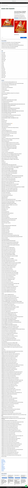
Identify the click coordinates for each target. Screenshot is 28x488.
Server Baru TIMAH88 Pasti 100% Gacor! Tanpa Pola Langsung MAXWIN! (11, 262)
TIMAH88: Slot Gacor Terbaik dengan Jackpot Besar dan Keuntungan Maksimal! (12, 449)
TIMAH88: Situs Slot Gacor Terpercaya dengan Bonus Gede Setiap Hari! (10, 438)
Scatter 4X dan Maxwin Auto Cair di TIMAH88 (7, 258)
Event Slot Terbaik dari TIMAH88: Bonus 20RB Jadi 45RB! (8, 148)
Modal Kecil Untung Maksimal (5, 217)
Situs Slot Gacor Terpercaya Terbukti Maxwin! (7, 276)
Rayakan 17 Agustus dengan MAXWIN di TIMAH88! (8, 254)
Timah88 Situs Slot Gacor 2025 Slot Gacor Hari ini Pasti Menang (10, 378)
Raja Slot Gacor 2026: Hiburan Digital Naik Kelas (7, 247)
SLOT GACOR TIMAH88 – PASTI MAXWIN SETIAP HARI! (8, 319)
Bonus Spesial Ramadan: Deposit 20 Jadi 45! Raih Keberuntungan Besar (11, 115)
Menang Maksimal (3, 210)
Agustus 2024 (3, 77)
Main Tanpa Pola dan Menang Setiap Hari (7, 195)
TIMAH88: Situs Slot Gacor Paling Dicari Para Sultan (8, 434)
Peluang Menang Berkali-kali (5, 232)
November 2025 (3, 56)
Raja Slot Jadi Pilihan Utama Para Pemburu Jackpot (8, 250)
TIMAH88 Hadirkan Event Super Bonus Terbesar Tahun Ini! (9, 360)
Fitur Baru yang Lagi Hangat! (5, 149)
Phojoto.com (3, 466)
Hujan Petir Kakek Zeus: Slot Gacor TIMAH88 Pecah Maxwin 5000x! (10, 155)
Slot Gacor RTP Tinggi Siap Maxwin (6, 311)
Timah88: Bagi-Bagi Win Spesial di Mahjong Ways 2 (8, 410)
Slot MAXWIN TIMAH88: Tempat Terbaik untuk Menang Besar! (9, 327)
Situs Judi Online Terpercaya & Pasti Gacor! (7, 269)
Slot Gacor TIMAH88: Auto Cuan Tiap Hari (7, 323)
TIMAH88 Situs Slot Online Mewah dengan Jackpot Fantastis (9, 385)
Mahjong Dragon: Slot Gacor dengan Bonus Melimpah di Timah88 (10, 181)
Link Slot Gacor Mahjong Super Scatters (6, 174)
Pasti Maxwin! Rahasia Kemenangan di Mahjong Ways (8, 225)
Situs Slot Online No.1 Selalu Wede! (6, 280)
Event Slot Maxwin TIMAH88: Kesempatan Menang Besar (7, 23)
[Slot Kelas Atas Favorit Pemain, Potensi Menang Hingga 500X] (24, 477)
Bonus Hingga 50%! (4, 98)
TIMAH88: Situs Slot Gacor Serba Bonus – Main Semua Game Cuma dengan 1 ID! (12, 435)
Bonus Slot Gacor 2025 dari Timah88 (6, 113)
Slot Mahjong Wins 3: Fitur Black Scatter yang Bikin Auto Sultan (10, 326)
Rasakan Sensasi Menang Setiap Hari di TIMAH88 (8, 253)
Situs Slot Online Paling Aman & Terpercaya (7, 282)
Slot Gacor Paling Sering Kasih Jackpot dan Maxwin (8, 308)
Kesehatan (2, 160)
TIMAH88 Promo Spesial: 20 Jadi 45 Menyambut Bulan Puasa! (9, 363)
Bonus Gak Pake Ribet (4, 97)
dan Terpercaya (3, 137)
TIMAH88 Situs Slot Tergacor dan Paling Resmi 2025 (8, 388)
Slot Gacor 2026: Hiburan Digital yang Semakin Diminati (9, 298)
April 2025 (2, 66)
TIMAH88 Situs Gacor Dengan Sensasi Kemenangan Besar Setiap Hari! (10, 374)
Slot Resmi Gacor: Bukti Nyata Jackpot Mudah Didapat (8, 338)
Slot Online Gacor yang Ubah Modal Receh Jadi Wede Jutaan (9, 333)
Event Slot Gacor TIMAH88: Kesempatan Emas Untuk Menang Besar (10, 144)
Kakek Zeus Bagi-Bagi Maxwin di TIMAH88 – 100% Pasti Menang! (10, 159)
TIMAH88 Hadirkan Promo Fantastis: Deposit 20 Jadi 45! (8, 362)
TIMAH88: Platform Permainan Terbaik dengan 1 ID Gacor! (9, 420)
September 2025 (3, 59)
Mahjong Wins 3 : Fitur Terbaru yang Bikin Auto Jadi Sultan (9, 188)
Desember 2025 (3, 55)
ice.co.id (2, 465)
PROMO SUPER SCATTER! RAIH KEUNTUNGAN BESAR (8, 240)
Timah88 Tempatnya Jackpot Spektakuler (7, 407)
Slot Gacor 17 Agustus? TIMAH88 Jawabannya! (7, 294)
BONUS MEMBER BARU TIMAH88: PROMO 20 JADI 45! (8, 105)
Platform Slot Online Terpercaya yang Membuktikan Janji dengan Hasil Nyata (12, 236)
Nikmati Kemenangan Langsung (5, 222)
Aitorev (2, 462)
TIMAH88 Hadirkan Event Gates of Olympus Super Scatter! (9, 359)
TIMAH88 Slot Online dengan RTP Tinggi (6, 396)
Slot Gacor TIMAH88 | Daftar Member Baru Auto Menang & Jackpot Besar (11, 322)
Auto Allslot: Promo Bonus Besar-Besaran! (7, 87)
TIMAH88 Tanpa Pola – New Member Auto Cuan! (7, 406)
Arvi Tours (2, 459)
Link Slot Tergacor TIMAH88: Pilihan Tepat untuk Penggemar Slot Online (11, 177)
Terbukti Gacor (3, 349)
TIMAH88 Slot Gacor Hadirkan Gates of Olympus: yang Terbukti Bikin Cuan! (11, 392)
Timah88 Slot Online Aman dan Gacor (6, 395)
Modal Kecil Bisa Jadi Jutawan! (5, 214)
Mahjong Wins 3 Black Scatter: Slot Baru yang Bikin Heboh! (9, 189)
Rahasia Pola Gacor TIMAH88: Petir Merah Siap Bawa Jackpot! (9, 243)
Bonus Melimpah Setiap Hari (5, 102)
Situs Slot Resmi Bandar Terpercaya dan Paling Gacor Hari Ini (9, 286)
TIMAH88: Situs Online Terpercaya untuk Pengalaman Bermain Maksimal (11, 424)
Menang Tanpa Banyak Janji (5, 211)
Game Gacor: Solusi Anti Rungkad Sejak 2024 (7, 152)
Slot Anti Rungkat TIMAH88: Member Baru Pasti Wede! (8, 291)
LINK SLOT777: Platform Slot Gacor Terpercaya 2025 (8, 178)
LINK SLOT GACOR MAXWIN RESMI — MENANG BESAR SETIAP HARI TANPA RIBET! (12, 175)
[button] (1, 3)
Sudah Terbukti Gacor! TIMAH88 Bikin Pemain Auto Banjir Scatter (10, 344)
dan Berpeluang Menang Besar (5, 134)
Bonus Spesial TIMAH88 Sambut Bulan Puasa (7, 116)
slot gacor (2, 293)
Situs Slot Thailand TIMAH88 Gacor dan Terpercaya (8, 290)
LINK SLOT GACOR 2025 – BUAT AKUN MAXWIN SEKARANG (9, 171)
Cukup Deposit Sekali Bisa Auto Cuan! (6, 130)
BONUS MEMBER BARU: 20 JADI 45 (6, 106)
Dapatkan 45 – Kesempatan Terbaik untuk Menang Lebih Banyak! (10, 138)
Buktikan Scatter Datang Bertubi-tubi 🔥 (6, 123)
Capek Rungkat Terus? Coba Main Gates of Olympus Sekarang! (9, 127)
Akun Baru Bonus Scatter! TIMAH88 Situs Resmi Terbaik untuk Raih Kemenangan (12, 83)
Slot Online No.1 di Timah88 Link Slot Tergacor (7, 334)
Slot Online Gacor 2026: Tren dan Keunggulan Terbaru (8, 331)
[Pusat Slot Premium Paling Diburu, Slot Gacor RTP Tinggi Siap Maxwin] (4, 477)
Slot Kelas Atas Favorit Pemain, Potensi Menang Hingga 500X (9, 46)
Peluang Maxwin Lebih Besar (5, 229)
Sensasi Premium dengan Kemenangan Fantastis (8, 261)
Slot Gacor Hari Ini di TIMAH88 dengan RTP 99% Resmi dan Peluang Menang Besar (12, 302)
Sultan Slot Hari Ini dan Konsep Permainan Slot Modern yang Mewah (10, 345)
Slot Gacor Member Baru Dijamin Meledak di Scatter (8, 305)
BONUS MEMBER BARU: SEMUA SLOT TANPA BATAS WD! (8, 109)
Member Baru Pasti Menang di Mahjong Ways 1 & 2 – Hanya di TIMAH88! (11, 200)
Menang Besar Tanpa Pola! (5, 206)
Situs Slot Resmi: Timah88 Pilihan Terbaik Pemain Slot (8, 287)
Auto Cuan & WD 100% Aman (5, 90)
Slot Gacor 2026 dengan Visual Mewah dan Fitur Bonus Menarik (10, 297)
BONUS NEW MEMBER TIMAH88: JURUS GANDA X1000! (8, 112)
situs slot (2, 469)
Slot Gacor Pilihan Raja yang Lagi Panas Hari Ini (7, 309)
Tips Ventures (3, 460)
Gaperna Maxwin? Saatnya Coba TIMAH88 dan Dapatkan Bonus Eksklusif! (11, 153)
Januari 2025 (3, 70)
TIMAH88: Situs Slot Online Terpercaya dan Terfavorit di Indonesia (10, 442)
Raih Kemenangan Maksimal (5, 246)
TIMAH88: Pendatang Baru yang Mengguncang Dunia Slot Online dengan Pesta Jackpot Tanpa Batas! (13, 419)
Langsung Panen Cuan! (4, 163)
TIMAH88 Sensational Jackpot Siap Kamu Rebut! (7, 370)
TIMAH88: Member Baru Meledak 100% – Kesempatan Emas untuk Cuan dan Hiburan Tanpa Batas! (13, 415)
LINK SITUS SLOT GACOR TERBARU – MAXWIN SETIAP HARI (9, 170)
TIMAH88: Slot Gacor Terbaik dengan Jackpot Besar (8, 448)
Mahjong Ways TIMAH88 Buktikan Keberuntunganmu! (8, 185)
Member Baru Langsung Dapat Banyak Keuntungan (8, 199)
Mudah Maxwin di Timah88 (5, 221)
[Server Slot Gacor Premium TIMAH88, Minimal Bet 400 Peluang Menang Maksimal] (17, 477)
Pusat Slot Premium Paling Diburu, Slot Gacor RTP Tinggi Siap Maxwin (10, 42)
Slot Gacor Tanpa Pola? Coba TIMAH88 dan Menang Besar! (9, 315)
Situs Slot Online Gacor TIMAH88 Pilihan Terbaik (7, 279)
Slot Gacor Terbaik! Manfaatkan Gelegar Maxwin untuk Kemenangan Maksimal (12, 316)
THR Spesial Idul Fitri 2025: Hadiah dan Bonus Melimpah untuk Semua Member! (12, 351)
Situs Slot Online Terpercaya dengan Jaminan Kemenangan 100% (10, 283)
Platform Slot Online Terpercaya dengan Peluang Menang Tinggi (10, 235)
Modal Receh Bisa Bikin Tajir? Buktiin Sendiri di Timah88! (9, 218)
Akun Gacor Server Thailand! (5, 86)
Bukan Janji (3, 119)
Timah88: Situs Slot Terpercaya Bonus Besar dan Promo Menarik (10, 446)
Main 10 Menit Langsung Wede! (5, 192)
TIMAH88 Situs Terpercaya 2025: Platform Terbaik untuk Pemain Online (11, 389)
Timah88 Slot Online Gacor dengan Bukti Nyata (7, 399)
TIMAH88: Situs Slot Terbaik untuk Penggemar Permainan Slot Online (10, 445)
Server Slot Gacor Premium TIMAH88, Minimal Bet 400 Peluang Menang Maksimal (12, 45)
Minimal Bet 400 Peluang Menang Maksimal (7, 213)
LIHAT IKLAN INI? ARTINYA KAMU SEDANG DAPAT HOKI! (8, 164)
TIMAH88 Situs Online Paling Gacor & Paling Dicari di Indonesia (10, 377)
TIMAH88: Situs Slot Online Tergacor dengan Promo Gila (9, 441)
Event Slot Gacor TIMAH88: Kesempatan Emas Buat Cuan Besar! (10, 142)
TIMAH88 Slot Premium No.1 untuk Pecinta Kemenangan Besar (10, 403)
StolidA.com (2, 467)
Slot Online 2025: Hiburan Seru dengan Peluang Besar (8, 330)
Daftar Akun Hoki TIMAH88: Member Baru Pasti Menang (9, 131)
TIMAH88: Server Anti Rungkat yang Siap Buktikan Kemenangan (10, 423)
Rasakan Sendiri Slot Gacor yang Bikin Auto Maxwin (8, 251)
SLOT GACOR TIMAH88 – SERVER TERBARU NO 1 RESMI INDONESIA (10, 320)
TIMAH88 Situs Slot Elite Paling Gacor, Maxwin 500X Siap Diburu (10, 43)
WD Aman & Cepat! (3, 456)
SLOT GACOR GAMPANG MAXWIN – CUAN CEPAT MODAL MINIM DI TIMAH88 (11, 301)
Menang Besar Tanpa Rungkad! (5, 207)
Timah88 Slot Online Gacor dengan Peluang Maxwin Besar (9, 400)
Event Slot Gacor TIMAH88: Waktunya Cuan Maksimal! (8, 145)
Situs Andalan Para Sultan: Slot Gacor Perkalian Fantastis (9, 264)
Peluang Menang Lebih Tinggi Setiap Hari (7, 233)
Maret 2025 (2, 67)
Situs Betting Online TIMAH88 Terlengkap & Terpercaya (8, 265)
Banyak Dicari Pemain (4, 94)
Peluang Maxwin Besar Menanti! (5, 228)
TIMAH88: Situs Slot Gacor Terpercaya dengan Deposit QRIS (9, 439)
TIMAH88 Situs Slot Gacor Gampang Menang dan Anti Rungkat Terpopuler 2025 (12, 380)
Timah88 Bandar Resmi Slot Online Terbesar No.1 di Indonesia (9, 355)
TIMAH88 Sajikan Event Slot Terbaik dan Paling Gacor (8, 367)
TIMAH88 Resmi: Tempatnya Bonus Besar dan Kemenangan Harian (10, 366)
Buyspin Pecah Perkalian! (4, 126)
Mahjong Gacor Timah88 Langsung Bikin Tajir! (7, 182)
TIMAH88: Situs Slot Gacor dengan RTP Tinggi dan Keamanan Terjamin (11, 430)
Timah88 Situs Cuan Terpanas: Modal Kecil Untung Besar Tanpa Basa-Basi (11, 373)
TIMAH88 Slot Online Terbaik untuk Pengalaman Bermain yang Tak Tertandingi (12, 402)
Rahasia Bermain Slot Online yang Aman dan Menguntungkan (10, 242)
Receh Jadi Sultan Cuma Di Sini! (5, 257)
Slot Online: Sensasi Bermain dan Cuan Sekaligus (8, 337)
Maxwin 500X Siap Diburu (4, 196)
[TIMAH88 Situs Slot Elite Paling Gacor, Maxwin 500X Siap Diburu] (11, 477)
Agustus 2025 (3, 60)
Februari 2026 (3, 52)
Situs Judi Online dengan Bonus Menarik (6, 268)
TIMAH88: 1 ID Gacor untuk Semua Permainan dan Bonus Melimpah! (10, 409)
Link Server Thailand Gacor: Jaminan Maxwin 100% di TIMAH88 (9, 167)
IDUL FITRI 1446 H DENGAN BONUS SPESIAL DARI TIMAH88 (9, 156)
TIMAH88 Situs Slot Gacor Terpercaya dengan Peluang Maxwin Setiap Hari (11, 381)
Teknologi (2, 348)
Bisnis (2, 95)
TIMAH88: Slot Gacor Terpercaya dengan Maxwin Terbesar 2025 (9, 452)
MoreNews (16, 487)
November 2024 (3, 73)
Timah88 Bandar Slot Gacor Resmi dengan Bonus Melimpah (9, 356)
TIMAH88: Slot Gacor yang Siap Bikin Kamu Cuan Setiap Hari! (9, 453)
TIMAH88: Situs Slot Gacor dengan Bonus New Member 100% (9, 428)
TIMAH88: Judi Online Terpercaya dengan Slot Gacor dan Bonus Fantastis (11, 413)
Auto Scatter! (3, 91)
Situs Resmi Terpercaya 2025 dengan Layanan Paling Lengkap (9, 272)
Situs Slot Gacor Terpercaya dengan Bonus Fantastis (8, 275)
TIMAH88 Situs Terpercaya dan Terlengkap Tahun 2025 (8, 391)
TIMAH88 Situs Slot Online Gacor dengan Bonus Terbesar (9, 384)
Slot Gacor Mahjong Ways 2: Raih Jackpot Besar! (7, 304)
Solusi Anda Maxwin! (4, 341)
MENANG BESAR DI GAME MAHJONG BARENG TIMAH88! (8, 203)
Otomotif (2, 224)
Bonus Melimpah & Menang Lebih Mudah (7, 101)
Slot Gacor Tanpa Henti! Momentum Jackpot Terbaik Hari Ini (9, 312)
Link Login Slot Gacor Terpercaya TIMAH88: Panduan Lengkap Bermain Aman (11, 166)
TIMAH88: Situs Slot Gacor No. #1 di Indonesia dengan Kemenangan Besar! (11, 431)
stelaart (15, 13)
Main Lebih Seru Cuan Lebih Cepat (6, 193)
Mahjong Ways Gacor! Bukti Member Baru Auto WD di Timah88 (9, 184)
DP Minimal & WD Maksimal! (5, 141)
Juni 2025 (2, 63)
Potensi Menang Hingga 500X (5, 239)
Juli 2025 (2, 62)
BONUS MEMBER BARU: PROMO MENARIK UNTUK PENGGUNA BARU (10, 108)
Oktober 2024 (3, 74)
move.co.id (2, 464)
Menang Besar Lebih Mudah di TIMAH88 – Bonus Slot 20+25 (9, 204)
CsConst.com (3, 463)
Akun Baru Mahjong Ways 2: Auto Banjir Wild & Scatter (8, 84)
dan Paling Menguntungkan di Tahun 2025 (7, 135)
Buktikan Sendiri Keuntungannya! (6, 124)
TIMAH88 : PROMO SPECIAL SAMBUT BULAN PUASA (8, 352)
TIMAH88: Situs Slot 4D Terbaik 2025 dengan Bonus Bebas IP (9, 427)
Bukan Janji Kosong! (4, 120)
